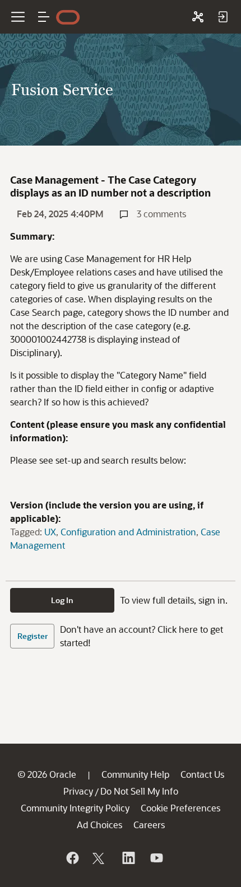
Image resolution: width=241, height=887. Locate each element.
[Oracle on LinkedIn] (128, 858)
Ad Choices (99, 824)
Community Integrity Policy (75, 808)
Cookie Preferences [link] (180, 808)
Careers (149, 824)
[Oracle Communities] (198, 17)
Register (32, 636)
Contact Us (202, 774)
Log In (62, 600)
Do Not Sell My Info (139, 791)
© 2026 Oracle (46, 774)
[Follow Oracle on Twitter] (99, 858)
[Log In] (222, 17)
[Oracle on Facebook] (71, 858)
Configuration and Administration (128, 532)
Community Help (135, 774)
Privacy (78, 791)
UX (50, 532)
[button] (43, 16)
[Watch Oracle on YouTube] (156, 858)
